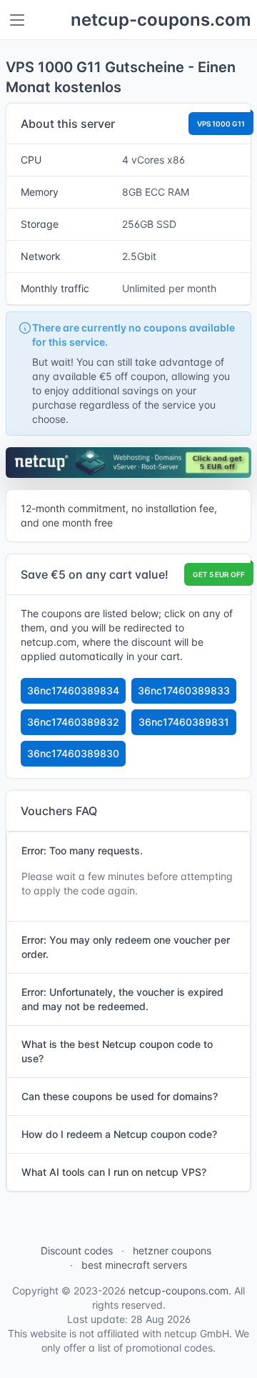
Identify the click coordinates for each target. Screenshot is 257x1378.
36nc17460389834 (73, 690)
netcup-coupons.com (161, 19)
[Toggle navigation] (17, 20)
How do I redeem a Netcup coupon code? (119, 1134)
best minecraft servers (134, 1265)
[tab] (128, 850)
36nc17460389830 (73, 753)
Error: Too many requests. (82, 850)
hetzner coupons (172, 1250)
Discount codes (77, 1250)
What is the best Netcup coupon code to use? (117, 1051)
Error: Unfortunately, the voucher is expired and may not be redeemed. (122, 999)
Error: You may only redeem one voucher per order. (125, 947)
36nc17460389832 (73, 722)
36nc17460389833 (184, 690)
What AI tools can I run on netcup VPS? (113, 1172)
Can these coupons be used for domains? (119, 1096)
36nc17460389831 (183, 722)
